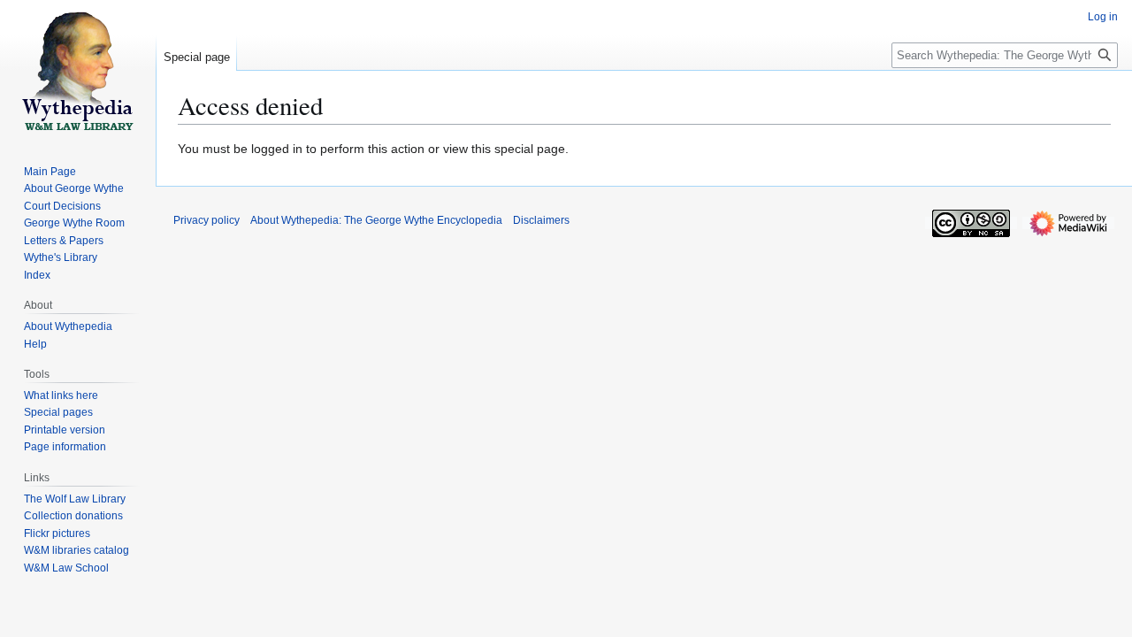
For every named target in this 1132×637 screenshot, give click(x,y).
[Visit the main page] (78, 71)
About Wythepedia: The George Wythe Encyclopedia (376, 220)
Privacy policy (206, 220)
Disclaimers (541, 220)
